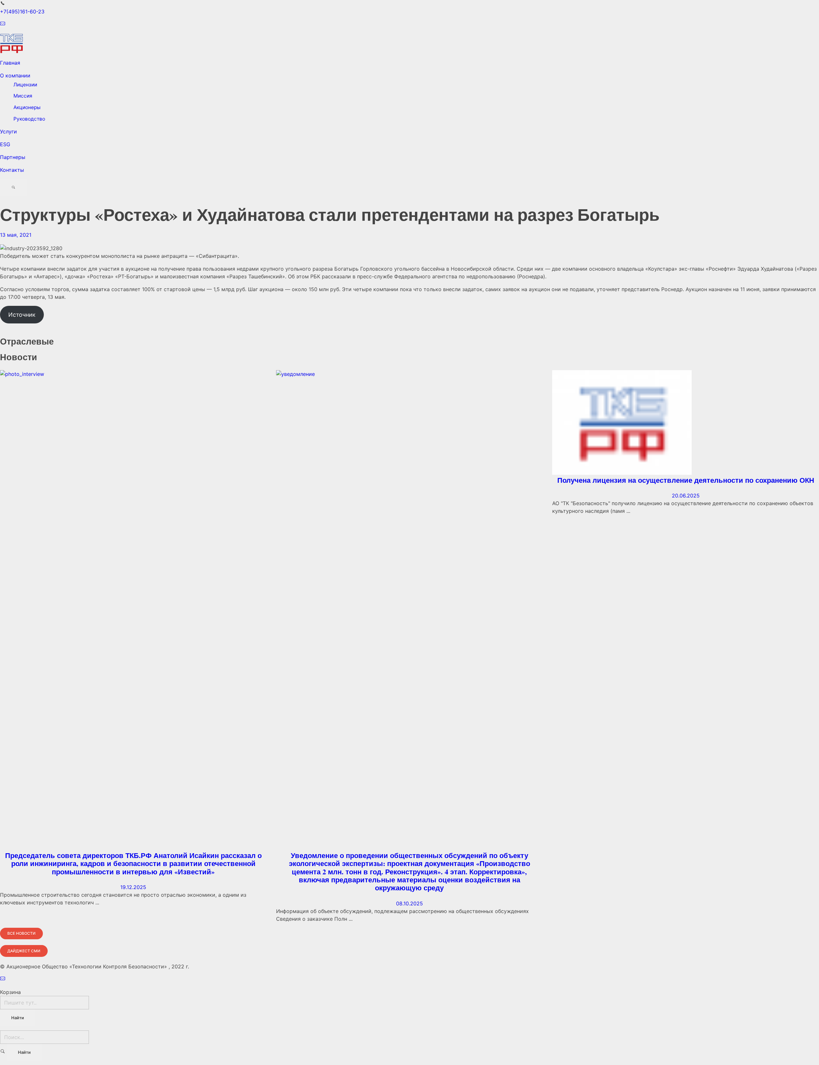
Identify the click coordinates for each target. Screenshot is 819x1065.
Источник (22, 314)
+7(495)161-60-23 (22, 11)
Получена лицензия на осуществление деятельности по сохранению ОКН (685, 480)
